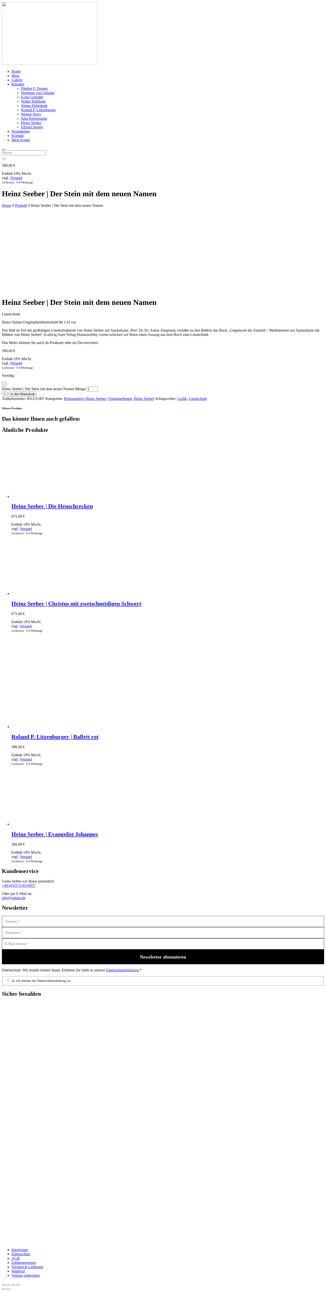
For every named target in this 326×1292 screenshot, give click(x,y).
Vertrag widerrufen (25, 1275)
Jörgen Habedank (34, 106)
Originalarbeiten (120, 399)
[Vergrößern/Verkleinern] (4, 1285)
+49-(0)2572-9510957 (19, 885)
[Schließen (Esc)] (18, 1285)
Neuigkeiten (20, 131)
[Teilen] (13, 1285)
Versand (16, 178)
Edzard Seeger (32, 127)
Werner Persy (31, 114)
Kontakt (17, 136)
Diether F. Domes (34, 88)
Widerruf (18, 1271)
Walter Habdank (33, 101)
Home (16, 71)
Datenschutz (20, 1254)
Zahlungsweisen (23, 1263)
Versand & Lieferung (27, 1267)
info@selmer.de (14, 898)
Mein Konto (20, 140)
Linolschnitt (198, 399)
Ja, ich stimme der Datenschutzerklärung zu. (41, 981)
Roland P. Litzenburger (38, 110)
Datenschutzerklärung (122, 970)
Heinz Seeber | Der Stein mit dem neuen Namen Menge (44, 389)
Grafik (182, 399)
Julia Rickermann (34, 118)
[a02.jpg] (38, 266)
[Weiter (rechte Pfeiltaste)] (9, 1289)
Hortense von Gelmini (37, 93)
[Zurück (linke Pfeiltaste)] (4, 1289)
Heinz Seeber (31, 123)
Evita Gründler (32, 97)
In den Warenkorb (23, 394)
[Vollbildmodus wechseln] (9, 1285)
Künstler (17, 84)
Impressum (19, 1250)
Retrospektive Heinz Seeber (85, 399)
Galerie (16, 80)
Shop (15, 76)
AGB (15, 1258)
